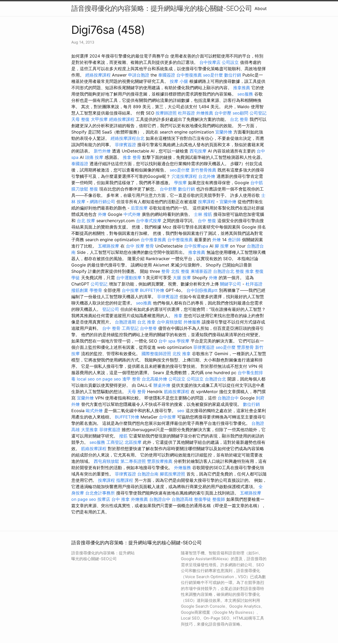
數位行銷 (232, 75)
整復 (94, 189)
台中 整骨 (111, 328)
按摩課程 (206, 201)
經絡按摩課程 (98, 75)
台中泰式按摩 (148, 220)
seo (180, 410)
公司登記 (258, 113)
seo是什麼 (213, 75)
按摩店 (103, 499)
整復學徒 (202, 499)
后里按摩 (139, 208)
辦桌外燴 (161, 385)
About (261, 8)
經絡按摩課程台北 (127, 138)
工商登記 (130, 328)
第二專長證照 (133, 461)
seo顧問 (240, 113)
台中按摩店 (209, 62)
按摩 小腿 (179, 81)
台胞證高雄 (182, 499)
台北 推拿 (146, 322)
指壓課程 (124, 480)
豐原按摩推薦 (159, 461)
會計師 (234, 239)
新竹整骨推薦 (203, 170)
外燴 (102, 214)
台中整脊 (148, 328)
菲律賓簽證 (125, 144)
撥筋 (123, 436)
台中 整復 (207, 220)
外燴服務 (192, 322)
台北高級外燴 (154, 379)
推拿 (178, 315)
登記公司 (110, 309)
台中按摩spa (196, 246)
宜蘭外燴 (223, 132)
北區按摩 (133, 442)
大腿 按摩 (182, 277)
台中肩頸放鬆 (169, 322)
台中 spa (166, 341)
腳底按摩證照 (172, 474)
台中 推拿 (120, 499)
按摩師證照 (166, 113)
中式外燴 (132, 214)
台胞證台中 (228, 398)
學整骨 (96, 290)
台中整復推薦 (189, 75)
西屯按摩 (198, 151)
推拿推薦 (241, 87)
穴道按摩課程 (184, 176)
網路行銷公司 (102, 201)
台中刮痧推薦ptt (202, 290)
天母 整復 (80, 119)
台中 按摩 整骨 (140, 246)
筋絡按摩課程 (176, 391)
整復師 (218, 499)
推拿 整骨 (132, 157)
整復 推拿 (245, 271)
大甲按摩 (99, 119)
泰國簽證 (166, 75)
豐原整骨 (245, 347)
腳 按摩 (222, 246)
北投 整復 (180, 271)
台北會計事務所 (100, 493)
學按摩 (180, 182)
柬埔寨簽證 (201, 271)
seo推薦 (144, 303)
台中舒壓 (222, 113)
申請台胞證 (138, 75)
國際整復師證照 (156, 353)
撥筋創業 (79, 290)
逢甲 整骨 (131, 379)
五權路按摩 (108, 246)
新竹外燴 (102, 151)
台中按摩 (130, 290)
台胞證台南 (147, 474)
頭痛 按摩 (94, 157)
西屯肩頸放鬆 (106, 461)
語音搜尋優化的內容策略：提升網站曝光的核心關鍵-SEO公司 (161, 8)
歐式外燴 (94, 410)
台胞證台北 (223, 271)
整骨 (165, 271)
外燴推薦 (204, 113)
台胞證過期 (125, 322)
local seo (86, 379)
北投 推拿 (181, 353)
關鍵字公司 (230, 284)
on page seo (108, 379)
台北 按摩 (86, 220)
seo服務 (245, 94)
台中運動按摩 (129, 277)
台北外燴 (206, 176)
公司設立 (230, 62)
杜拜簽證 (186, 113)
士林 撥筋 (203, 214)
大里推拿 (89, 429)
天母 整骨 (137, 391)
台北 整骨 (239, 119)
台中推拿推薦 (153, 239)
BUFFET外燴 (152, 290)
